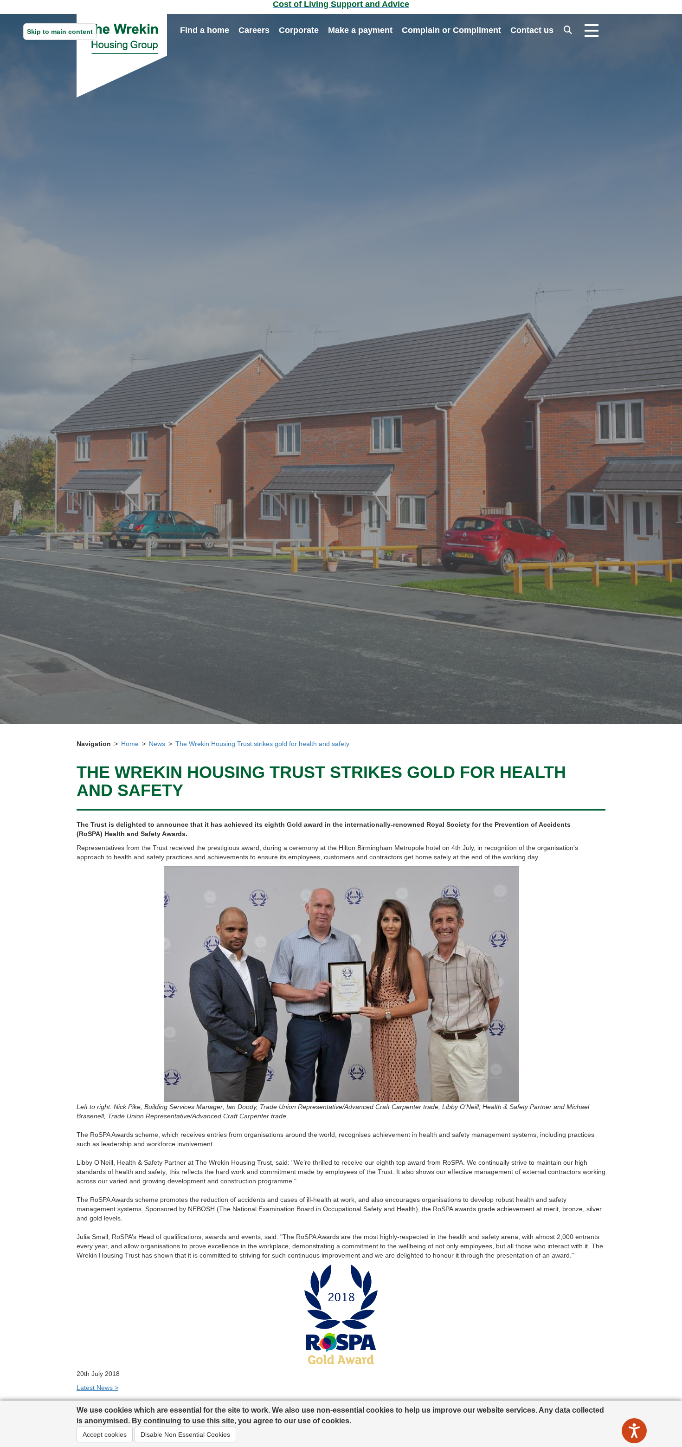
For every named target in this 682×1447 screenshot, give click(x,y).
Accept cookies (105, 1434)
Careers (254, 30)
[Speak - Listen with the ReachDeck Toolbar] (634, 1430)
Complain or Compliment (451, 30)
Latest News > (97, 1387)
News (157, 743)
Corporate (299, 30)
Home (130, 743)
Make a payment (360, 30)
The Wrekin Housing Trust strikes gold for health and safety (262, 743)
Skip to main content (60, 31)
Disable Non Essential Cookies (185, 1434)
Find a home (204, 30)
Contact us (531, 30)
